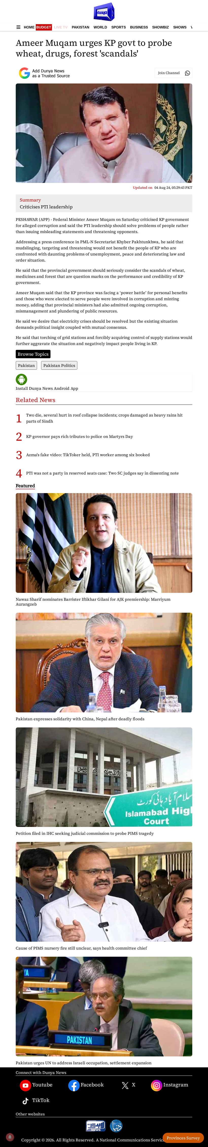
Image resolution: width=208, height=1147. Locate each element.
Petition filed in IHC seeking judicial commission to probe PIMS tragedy (85, 833)
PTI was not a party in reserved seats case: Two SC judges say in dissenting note (102, 473)
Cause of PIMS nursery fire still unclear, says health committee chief (81, 948)
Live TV (60, 27)
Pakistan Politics (59, 365)
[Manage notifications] (10, 1137)
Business (139, 27)
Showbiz (160, 27)
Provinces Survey (183, 1138)
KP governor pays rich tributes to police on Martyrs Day (79, 436)
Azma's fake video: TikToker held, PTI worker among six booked (88, 454)
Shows (179, 27)
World (100, 27)
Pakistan (80, 27)
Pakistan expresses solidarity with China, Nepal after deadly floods (80, 719)
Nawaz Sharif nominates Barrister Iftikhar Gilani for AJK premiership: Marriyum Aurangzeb (93, 601)
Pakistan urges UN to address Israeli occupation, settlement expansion (83, 1063)
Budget (43, 27)
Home (29, 27)
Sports (118, 27)
